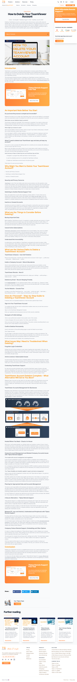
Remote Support (42, 651)
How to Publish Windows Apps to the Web (61, 653)
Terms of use (65, 679)
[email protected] (11, 282)
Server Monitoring (43, 655)
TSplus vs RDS (55, 667)
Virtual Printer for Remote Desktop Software (61, 649)
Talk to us (17, 603)
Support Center (42, 661)
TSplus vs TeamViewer (57, 668)
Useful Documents (43, 667)
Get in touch (59, 41)
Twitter (26, 591)
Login (66, 1)
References (28, 658)
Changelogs (41, 668)
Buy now (62, 5)
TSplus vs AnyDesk (56, 665)
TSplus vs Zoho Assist (56, 672)
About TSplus (29, 651)
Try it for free (65, 19)
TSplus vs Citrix (55, 663)
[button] (10, 2)
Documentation (42, 659)
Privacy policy (72, 679)
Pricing (31, 2)
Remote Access (42, 649)
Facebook (18, 591)
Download (69, 5)
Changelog (34, 5)
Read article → (8, 640)
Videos (40, 663)
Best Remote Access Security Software (60, 657)
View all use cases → (56, 658)
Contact (71, 1)
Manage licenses (30, 653)
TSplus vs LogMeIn (56, 670)
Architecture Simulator (44, 674)
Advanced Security (43, 653)
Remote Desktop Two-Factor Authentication (61, 651)
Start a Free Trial (34, 100)
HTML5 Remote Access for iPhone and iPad (61, 655)
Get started (23, 5)
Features (18, 5)
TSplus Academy (42, 672)
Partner (28, 657)
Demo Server (42, 665)
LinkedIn (35, 591)
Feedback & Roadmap (44, 670)
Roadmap (29, 5)
